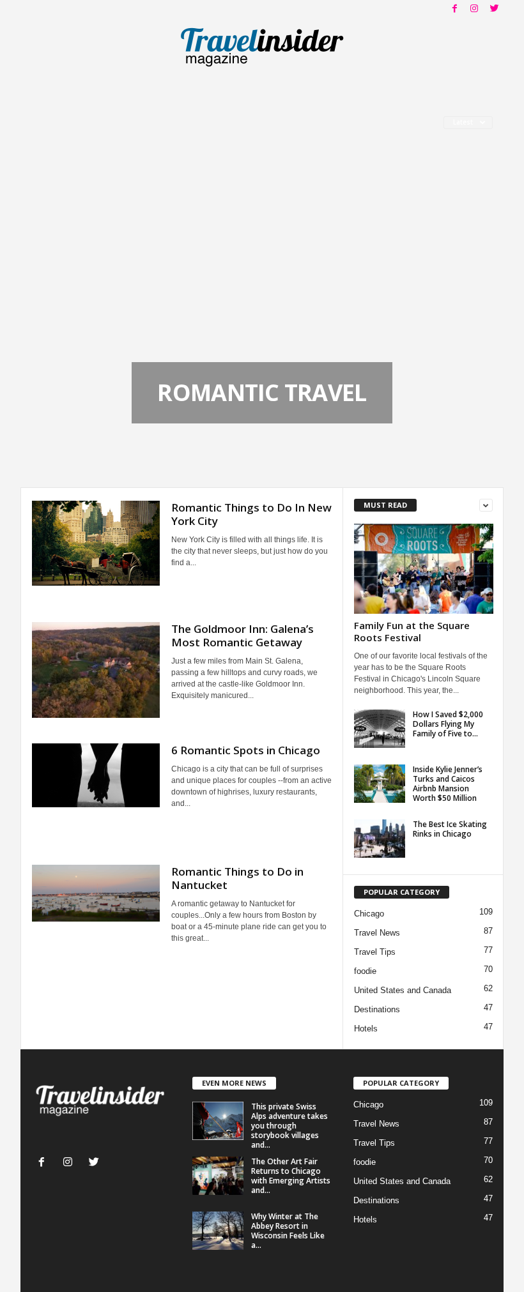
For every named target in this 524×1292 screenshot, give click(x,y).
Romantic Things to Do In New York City (251, 514)
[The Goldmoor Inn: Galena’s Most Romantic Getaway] (96, 670)
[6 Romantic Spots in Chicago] (96, 775)
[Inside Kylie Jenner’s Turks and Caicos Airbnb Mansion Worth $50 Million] (379, 783)
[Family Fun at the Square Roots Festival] (423, 569)
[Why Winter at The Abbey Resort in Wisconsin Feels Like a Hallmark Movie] (217, 1231)
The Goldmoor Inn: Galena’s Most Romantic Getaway (242, 635)
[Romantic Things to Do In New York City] (96, 543)
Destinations (377, 1009)
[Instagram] (474, 9)
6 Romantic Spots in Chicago (245, 750)
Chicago (369, 913)
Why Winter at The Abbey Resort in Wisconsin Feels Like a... (288, 1230)
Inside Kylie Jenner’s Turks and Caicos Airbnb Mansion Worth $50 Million (447, 783)
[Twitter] (494, 9)
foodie (365, 971)
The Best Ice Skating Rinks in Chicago (450, 829)
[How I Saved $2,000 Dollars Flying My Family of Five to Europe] (379, 729)
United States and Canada (402, 990)
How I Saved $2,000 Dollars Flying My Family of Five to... (448, 724)
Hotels (366, 1028)
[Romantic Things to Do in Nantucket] (96, 893)
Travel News (377, 933)
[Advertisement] (262, 266)
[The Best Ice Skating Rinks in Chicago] (379, 838)
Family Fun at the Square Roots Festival (412, 631)
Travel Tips (375, 952)
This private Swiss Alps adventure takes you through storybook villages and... (289, 1125)
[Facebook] (454, 9)
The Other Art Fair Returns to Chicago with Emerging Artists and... (290, 1176)
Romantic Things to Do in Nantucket (237, 878)
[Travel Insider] (262, 47)
